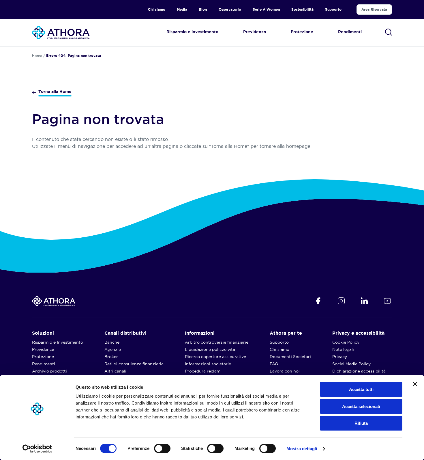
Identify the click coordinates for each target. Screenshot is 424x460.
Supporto (333, 9)
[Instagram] (341, 301)
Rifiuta (361, 423)
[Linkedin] (364, 301)
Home (37, 55)
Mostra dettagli (301, 448)
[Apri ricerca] (388, 32)
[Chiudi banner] (415, 384)
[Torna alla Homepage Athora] (61, 32)
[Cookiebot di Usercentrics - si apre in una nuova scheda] (37, 448)
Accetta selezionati (361, 406)
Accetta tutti (361, 389)
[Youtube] (387, 301)
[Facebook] (318, 301)
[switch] (156, 447)
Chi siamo (156, 9)
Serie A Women (266, 9)
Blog (203, 9)
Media (182, 9)
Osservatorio (230, 9)
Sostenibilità (302, 9)
